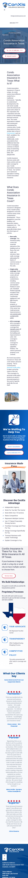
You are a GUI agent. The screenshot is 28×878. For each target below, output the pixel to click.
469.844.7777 (14, 23)
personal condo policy (13, 367)
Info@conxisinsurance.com (18, 16)
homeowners (11, 133)
